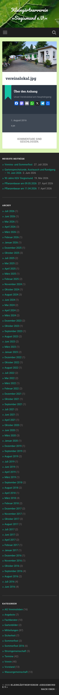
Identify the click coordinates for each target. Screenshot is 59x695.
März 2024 (10, 315)
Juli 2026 (9, 211)
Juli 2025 (9, 258)
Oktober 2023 (12, 326)
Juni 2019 (10, 466)
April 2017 (10, 539)
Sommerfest (11, 640)
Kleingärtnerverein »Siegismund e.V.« (29, 14)
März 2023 (10, 346)
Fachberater (11, 619)
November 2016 (13, 560)
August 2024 (11, 294)
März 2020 (10, 435)
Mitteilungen (11, 630)
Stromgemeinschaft (15, 651)
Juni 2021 (10, 414)
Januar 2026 (11, 242)
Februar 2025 (12, 279)
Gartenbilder (11, 625)
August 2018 (11, 487)
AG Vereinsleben (14, 609)
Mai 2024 (10, 305)
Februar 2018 (12, 503)
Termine (9, 656)
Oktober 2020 (12, 425)
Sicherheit (10, 635)
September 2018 (13, 482)
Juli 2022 (9, 372)
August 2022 (11, 367)
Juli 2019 (9, 461)
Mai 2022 (10, 378)
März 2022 (10, 383)
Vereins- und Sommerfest (18, 164)
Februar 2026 (12, 237)
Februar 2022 (12, 388)
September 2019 (13, 451)
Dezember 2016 (13, 555)
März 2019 (10, 477)
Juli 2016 (9, 581)
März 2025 (10, 273)
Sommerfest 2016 (14, 645)
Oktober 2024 (12, 289)
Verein (8, 661)
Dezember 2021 (13, 393)
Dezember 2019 (13, 446)
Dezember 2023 (13, 320)
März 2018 (10, 498)
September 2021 (13, 404)
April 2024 (10, 310)
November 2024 (13, 284)
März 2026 (10, 232)
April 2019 (10, 472)
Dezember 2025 (13, 247)
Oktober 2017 (12, 518)
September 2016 (13, 571)
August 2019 (11, 456)
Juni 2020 (10, 430)
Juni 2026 (10, 216)
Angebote (10, 614)
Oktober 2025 (12, 252)
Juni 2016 (10, 586)
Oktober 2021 (12, 399)
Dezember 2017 (13, 508)
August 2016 (11, 576)
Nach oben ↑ (49, 689)
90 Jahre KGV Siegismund (19, 178)
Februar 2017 (12, 545)
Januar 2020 (11, 440)
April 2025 (10, 268)
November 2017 (13, 513)
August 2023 (11, 336)
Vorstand (10, 666)
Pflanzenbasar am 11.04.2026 (21, 188)
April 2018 (10, 493)
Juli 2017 (9, 529)
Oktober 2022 (12, 362)
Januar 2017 (11, 550)
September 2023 (13, 331)
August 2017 (11, 524)
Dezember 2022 (13, 357)
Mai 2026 (10, 221)
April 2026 (10, 226)
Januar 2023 (11, 352)
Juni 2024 (10, 299)
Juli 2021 (9, 409)
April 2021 (10, 419)
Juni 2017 (10, 534)
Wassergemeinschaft (16, 672)
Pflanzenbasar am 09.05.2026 (21, 183)
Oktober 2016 (12, 565)
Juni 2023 (10, 341)
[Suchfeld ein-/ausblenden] (54, 32)
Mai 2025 (10, 263)
